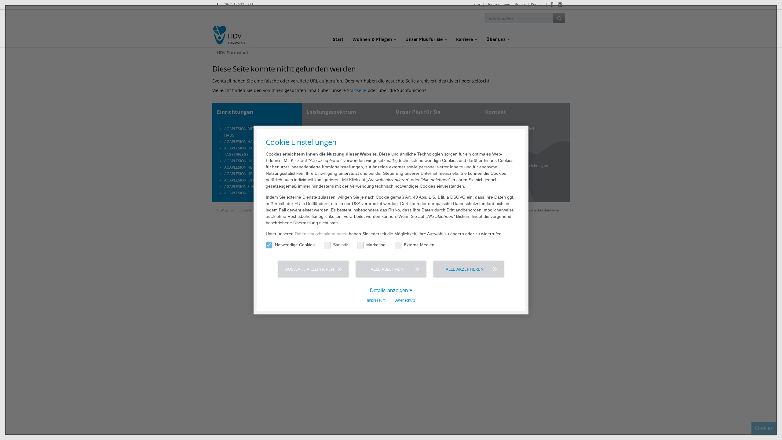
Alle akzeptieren (465, 269)
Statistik (340, 244)
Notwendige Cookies (295, 244)
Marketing (376, 244)
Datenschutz (404, 300)
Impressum (376, 300)
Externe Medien (419, 244)
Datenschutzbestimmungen (321, 233)
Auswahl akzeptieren (309, 269)
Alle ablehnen (387, 269)
